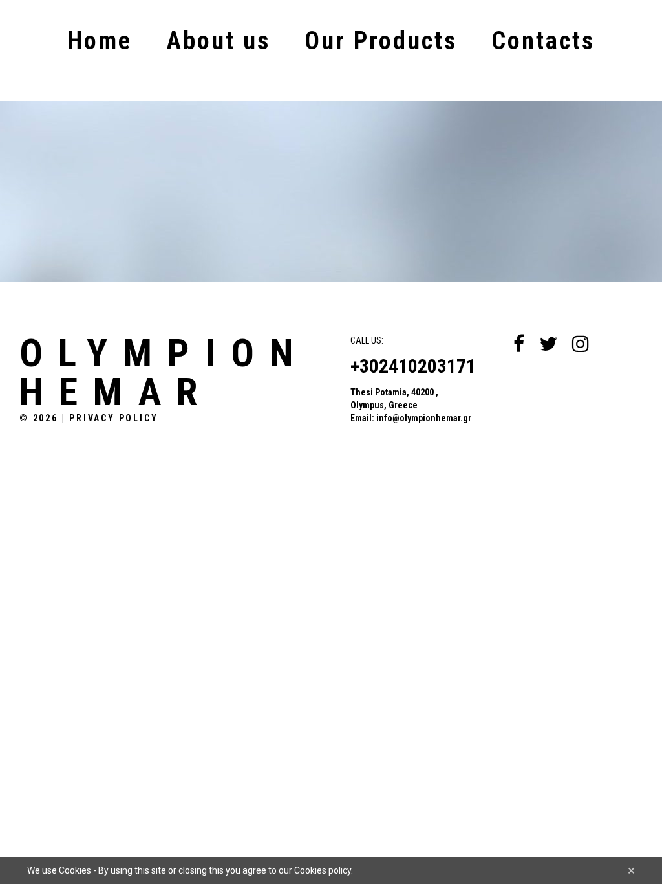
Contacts (543, 41)
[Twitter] (548, 344)
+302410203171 (413, 366)
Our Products (380, 41)
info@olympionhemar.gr (423, 418)
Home (99, 41)
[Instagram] (580, 344)
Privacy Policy (113, 418)
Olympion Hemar (163, 373)
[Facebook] (518, 344)
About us (218, 41)
